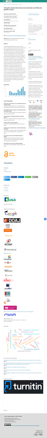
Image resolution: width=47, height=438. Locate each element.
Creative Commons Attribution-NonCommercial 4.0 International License (35, 58)
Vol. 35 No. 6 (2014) (15, 4)
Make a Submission (8, 163)
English (5, 169)
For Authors (6, 188)
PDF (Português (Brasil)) (34, 14)
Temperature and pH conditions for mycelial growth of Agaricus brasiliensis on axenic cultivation (22, 360)
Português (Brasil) (7, 171)
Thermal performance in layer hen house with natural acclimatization (17, 370)
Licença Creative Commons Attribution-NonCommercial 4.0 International (25, 425)
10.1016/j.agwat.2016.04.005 (34, 118)
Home (5, 4)
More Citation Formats (33, 34)
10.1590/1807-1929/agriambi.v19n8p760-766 (37, 127)
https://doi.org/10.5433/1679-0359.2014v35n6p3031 (16, 35)
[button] (7, 177)
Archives (8, 4)
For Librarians (6, 190)
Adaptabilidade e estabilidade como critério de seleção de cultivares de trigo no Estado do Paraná (22, 372)
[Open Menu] (4, 1)
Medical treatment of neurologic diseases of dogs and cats (15, 367)
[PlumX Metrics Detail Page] (30, 133)
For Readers (6, 187)
